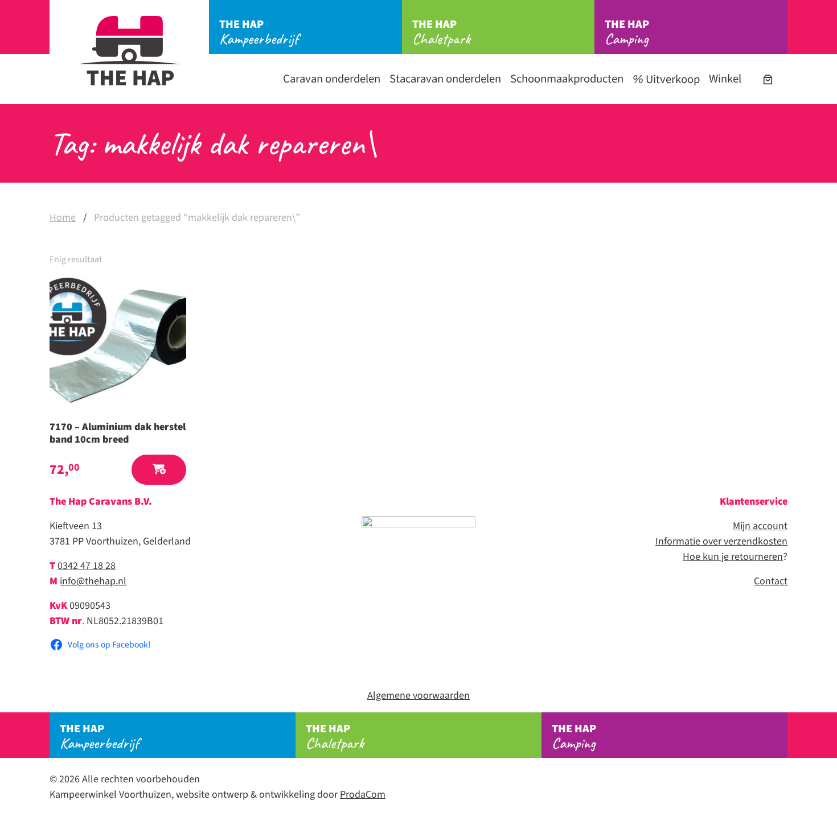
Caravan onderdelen (331, 79)
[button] (159, 470)
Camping (627, 32)
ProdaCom (362, 794)
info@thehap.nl (93, 581)
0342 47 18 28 (87, 566)
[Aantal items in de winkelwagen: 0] (768, 79)
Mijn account (760, 526)
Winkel (725, 79)
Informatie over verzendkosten (721, 541)
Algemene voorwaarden (418, 695)
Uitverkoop (671, 79)
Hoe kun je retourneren (733, 557)
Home (63, 218)
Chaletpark (441, 32)
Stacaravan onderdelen (445, 79)
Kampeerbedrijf (258, 32)
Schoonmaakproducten (566, 79)
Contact (770, 581)
